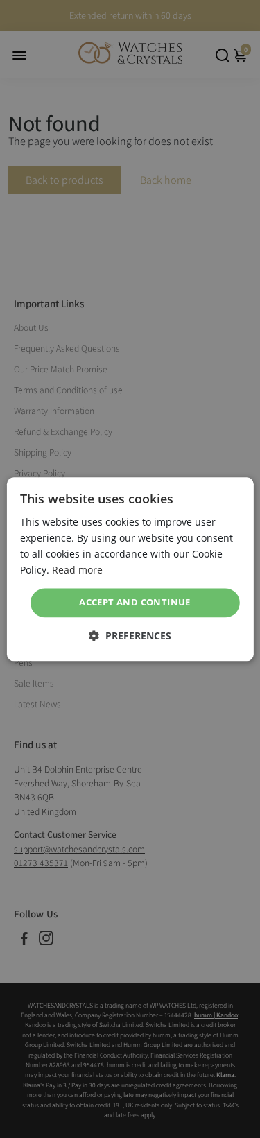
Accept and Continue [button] (135, 602)
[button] (130, 636)
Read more (77, 569)
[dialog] (129, 569)
